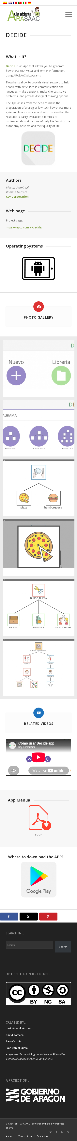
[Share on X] (29, 917)
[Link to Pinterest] (68, 1132)
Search (63, 947)
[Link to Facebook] (56, 1132)
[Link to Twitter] (51, 1132)
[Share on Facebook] (9, 917)
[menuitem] (10, 1136)
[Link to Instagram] (62, 1132)
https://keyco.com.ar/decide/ (24, 227)
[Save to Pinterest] (48, 917)
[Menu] (65, 14)
